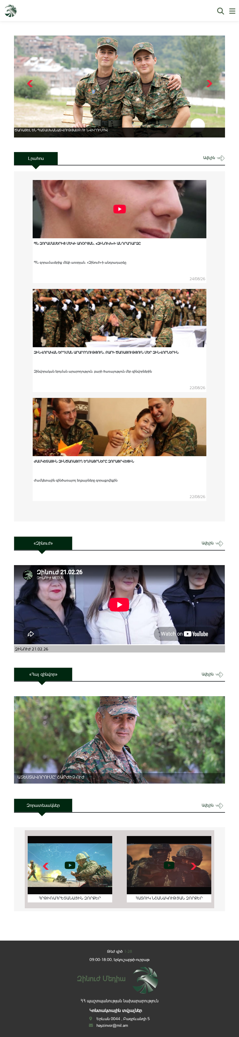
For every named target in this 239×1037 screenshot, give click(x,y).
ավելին (209, 158)
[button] (208, 83)
